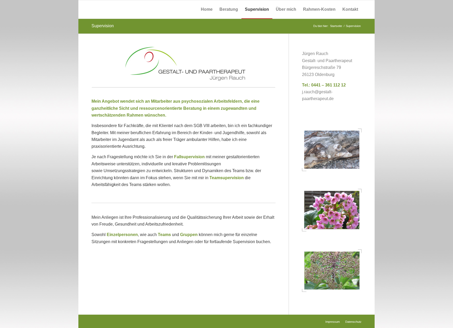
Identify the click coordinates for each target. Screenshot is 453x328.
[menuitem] (206, 9)
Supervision (102, 26)
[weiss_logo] (111, 9)
